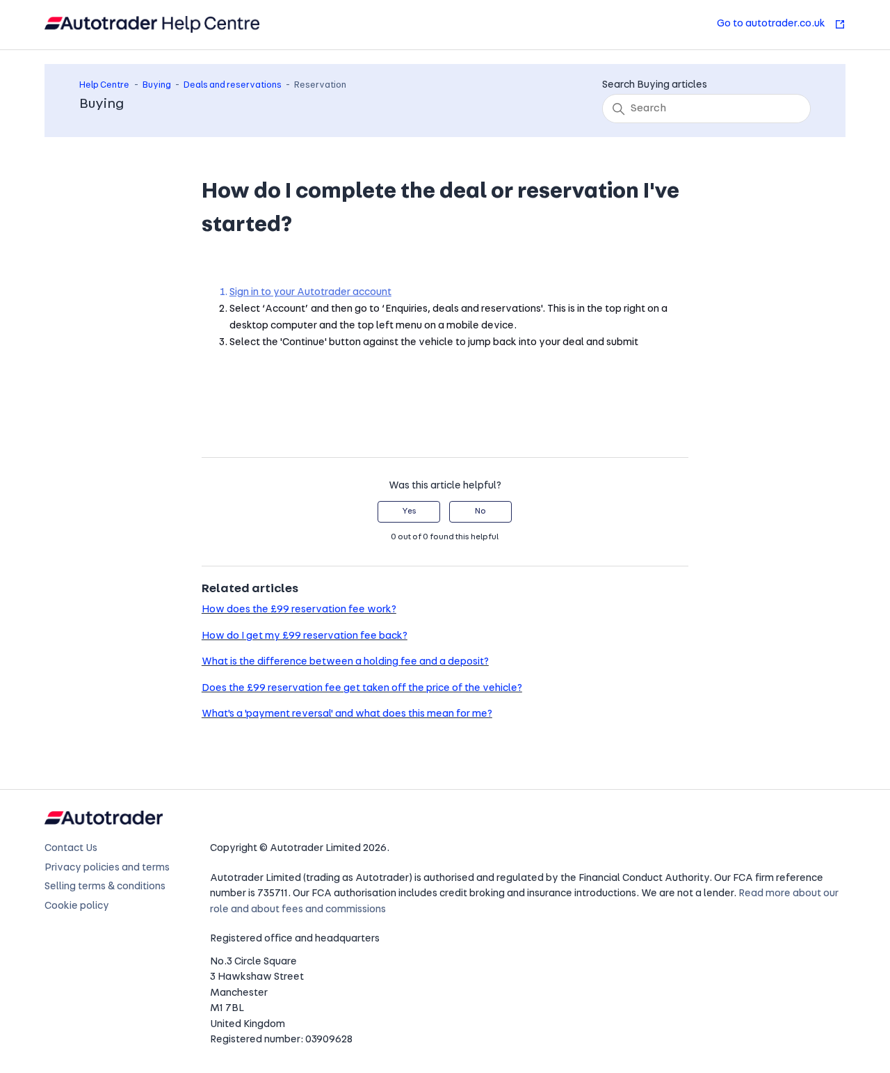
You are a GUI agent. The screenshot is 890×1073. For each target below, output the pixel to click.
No (480, 511)
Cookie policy (76, 906)
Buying (157, 85)
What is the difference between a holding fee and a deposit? (345, 662)
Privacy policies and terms (107, 868)
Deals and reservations (233, 85)
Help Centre (104, 85)
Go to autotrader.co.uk (772, 24)
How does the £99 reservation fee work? (299, 610)
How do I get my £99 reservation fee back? (304, 636)
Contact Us (70, 848)
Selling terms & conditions (104, 887)
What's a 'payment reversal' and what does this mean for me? (347, 714)
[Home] (151, 24)
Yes (409, 511)
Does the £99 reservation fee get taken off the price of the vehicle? (362, 688)
